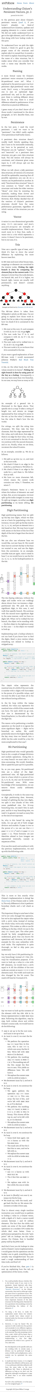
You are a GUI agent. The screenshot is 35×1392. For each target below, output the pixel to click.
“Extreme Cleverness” (12, 1289)
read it (22, 22)
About (31, 3)
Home (19, 3)
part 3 (28, 1266)
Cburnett (21, 307)
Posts (25, 3)
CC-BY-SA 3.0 (28, 307)
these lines (5, 901)
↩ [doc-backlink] (12, 1308)
